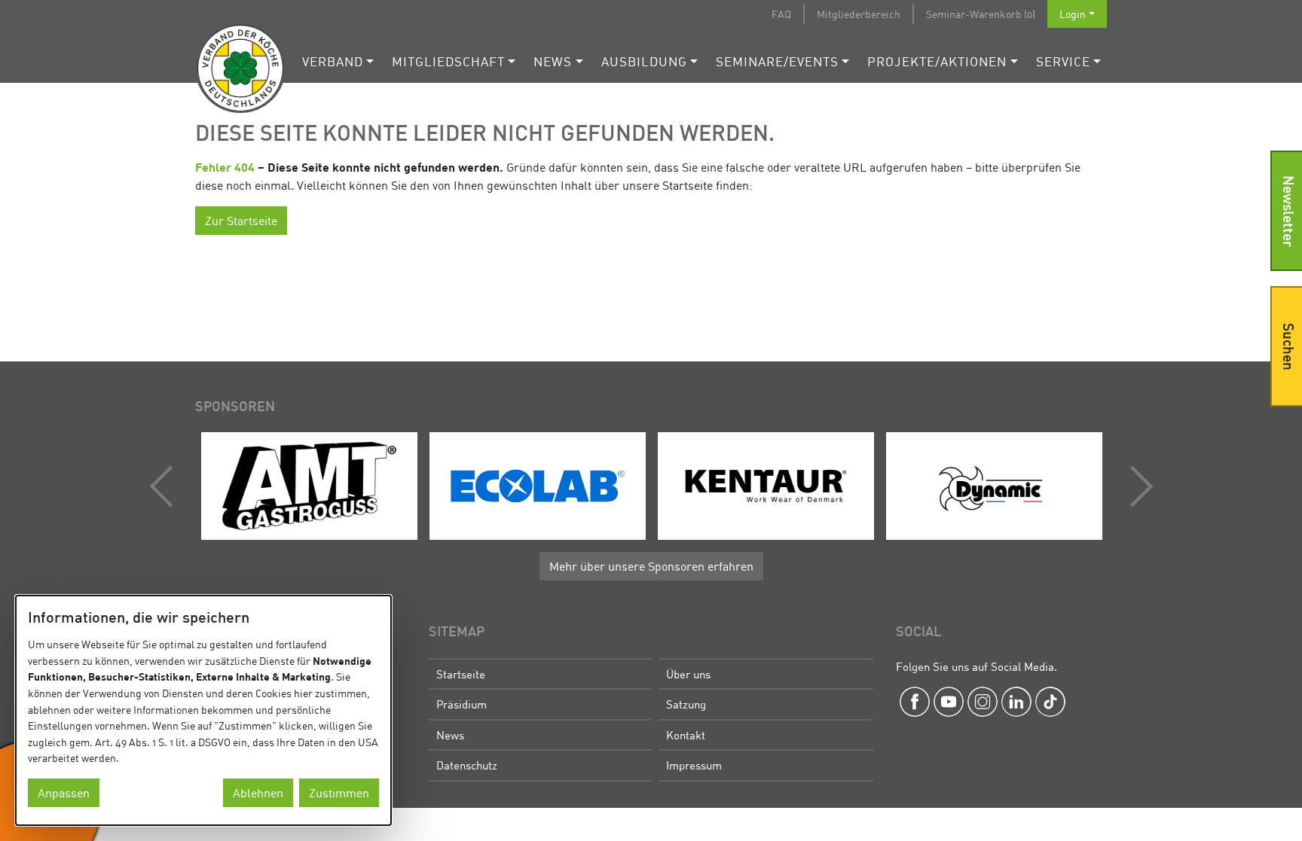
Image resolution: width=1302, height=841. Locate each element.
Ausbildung (644, 61)
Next (1138, 486)
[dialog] (203, 710)
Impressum (694, 765)
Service (1063, 61)
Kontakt (685, 735)
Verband (332, 61)
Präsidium (461, 704)
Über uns (688, 674)
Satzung (686, 704)
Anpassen (64, 792)
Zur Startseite (241, 220)
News (552, 61)
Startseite (460, 674)
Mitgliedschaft (448, 61)
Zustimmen (339, 792)
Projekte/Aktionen (937, 61)
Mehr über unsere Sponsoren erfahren (651, 566)
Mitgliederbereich (858, 14)
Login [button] (1072, 14)
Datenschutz (466, 765)
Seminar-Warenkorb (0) (980, 14)
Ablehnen (258, 792)
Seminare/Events (777, 61)
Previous (165, 486)
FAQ (781, 14)
